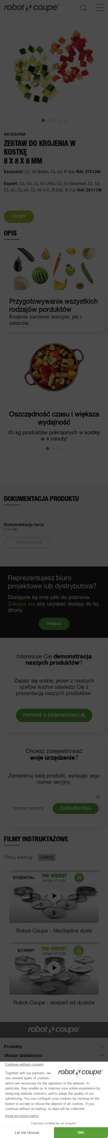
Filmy (19, 216)
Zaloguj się (21, 604)
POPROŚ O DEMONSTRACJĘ (54, 715)
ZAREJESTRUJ (75, 808)
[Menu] (100, 7)
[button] (43, 120)
